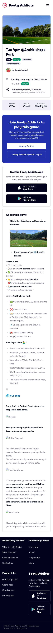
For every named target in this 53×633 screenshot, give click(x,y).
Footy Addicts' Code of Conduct (21, 406)
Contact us (7, 563)
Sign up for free (26, 146)
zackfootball (22, 70)
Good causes (8, 590)
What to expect (9, 552)
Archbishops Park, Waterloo (26, 89)
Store (31, 563)
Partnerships (8, 595)
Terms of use (8, 628)
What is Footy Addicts (12, 547)
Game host (7, 585)
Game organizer (9, 579)
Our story (33, 547)
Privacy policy (21, 628)
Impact (32, 552)
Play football (34, 557)
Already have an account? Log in (26, 154)
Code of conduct (10, 557)
